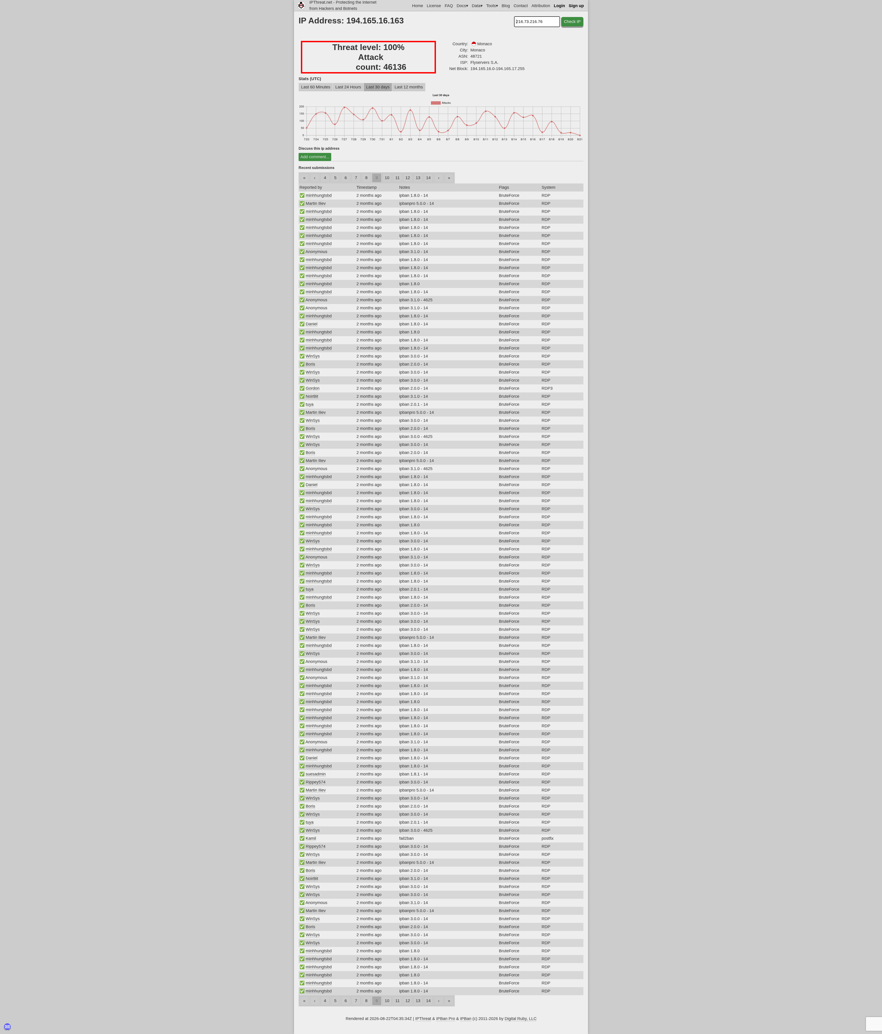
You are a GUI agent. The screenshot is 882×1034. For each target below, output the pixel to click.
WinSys (313, 356)
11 (397, 177)
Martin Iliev (316, 203)
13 (418, 177)
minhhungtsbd (319, 195)
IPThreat (423, 1018)
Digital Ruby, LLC (521, 1018)
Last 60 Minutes (315, 87)
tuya (310, 404)
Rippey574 (315, 782)
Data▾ (477, 5)
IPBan (465, 1018)
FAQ (449, 5)
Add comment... (314, 157)
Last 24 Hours (348, 87)
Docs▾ (462, 5)
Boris (310, 364)
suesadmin (316, 774)
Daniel (311, 324)
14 (428, 177)
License (434, 5)
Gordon (312, 388)
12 (407, 177)
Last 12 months (409, 87)
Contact (521, 5)
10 (387, 177)
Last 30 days (378, 87)
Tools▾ (492, 5)
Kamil (311, 838)
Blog (506, 5)
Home (417, 5)
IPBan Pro (445, 1018)
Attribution (540, 5)
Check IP (572, 21)
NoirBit (312, 396)
